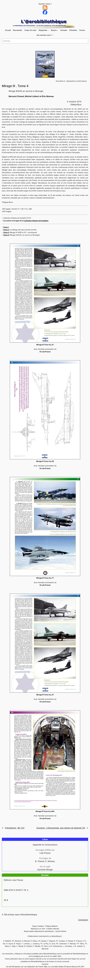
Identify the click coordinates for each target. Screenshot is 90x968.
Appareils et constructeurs (77, 81)
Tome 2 (6, 230)
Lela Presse (45, 853)
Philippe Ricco (76, 104)
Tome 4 (6, 235)
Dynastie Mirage (45, 869)
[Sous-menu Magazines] (48, 30)
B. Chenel (39, 861)
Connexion (83, 920)
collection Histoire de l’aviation (36, 221)
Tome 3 (6, 232)
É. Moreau (50, 861)
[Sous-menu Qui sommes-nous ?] (52, 35)
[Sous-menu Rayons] (57, 30)
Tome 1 (6, 227)
